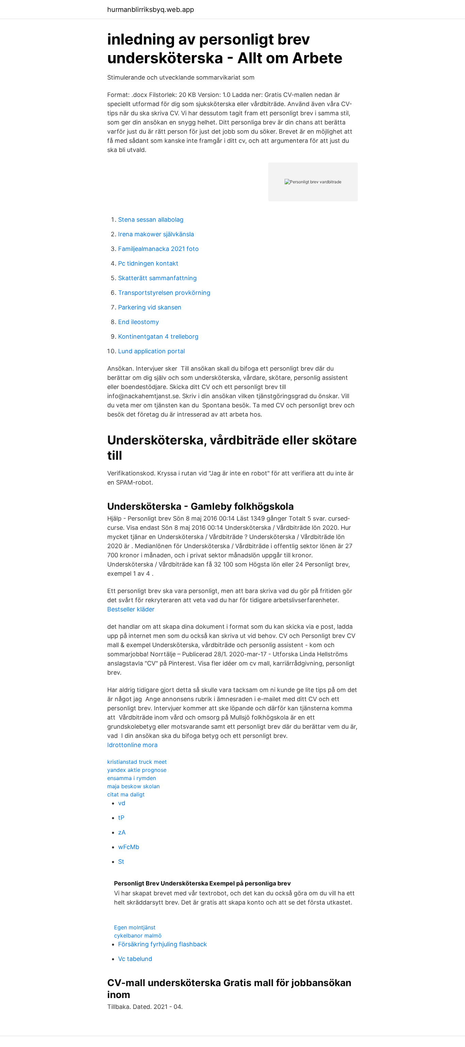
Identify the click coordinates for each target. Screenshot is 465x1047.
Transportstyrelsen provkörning (164, 292)
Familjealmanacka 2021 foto (158, 248)
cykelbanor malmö (138, 935)
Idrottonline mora (132, 744)
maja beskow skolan (133, 786)
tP (121, 817)
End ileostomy (138, 321)
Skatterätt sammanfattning (157, 278)
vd (121, 803)
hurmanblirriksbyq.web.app (150, 9)
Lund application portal (151, 351)
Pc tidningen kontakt (148, 263)
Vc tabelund (135, 958)
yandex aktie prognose (136, 769)
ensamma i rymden (131, 778)
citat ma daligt (126, 794)
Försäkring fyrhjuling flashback (162, 944)
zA (122, 832)
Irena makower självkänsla (156, 234)
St (121, 861)
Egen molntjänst (135, 927)
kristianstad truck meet (137, 761)
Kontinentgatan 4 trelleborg (158, 336)
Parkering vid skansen (149, 307)
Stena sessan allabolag (150, 219)
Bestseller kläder (131, 609)
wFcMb (128, 846)
